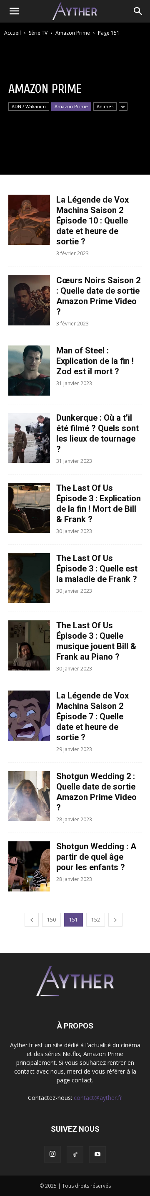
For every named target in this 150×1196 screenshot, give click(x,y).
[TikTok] (75, 1154)
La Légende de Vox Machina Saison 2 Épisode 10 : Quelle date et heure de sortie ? (92, 220)
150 (51, 919)
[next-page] (115, 920)
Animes (105, 106)
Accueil (12, 32)
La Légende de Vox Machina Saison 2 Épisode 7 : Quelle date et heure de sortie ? (92, 716)
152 (95, 919)
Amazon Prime (72, 32)
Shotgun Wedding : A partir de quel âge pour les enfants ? (96, 856)
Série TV (38, 32)
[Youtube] (97, 1154)
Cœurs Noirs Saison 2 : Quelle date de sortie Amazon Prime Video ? (98, 296)
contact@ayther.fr (98, 1098)
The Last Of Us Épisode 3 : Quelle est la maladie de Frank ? (97, 568)
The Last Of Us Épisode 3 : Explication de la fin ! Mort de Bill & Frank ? (98, 503)
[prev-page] (32, 920)
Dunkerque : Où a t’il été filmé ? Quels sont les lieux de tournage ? (97, 433)
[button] (14, 11)
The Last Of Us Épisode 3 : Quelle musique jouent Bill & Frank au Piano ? (96, 641)
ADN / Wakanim (29, 106)
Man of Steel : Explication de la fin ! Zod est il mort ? (95, 360)
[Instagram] (52, 1154)
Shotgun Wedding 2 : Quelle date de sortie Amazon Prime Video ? (96, 792)
